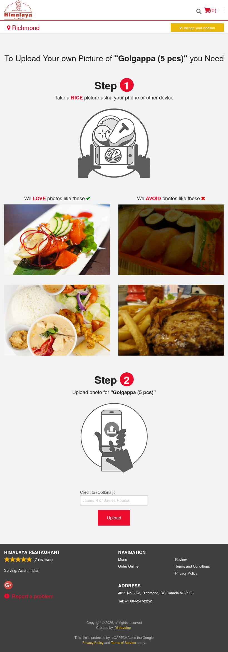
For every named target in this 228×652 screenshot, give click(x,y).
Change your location (198, 27)
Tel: (135, 601)
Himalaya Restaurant (32, 552)
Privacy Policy (186, 573)
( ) (213, 10)
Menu (122, 559)
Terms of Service (123, 642)
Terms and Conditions (192, 566)
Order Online (128, 566)
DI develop (123, 627)
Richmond (24, 27)
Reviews (181, 559)
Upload (114, 517)
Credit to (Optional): (97, 492)
